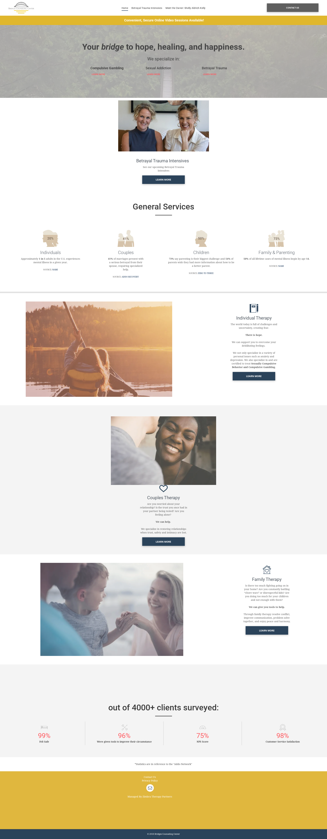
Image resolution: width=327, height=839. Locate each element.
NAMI (55, 269)
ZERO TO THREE (206, 273)
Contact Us (150, 777)
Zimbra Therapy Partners (157, 796)
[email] (150, 788)
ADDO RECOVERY (130, 277)
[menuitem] (125, 8)
